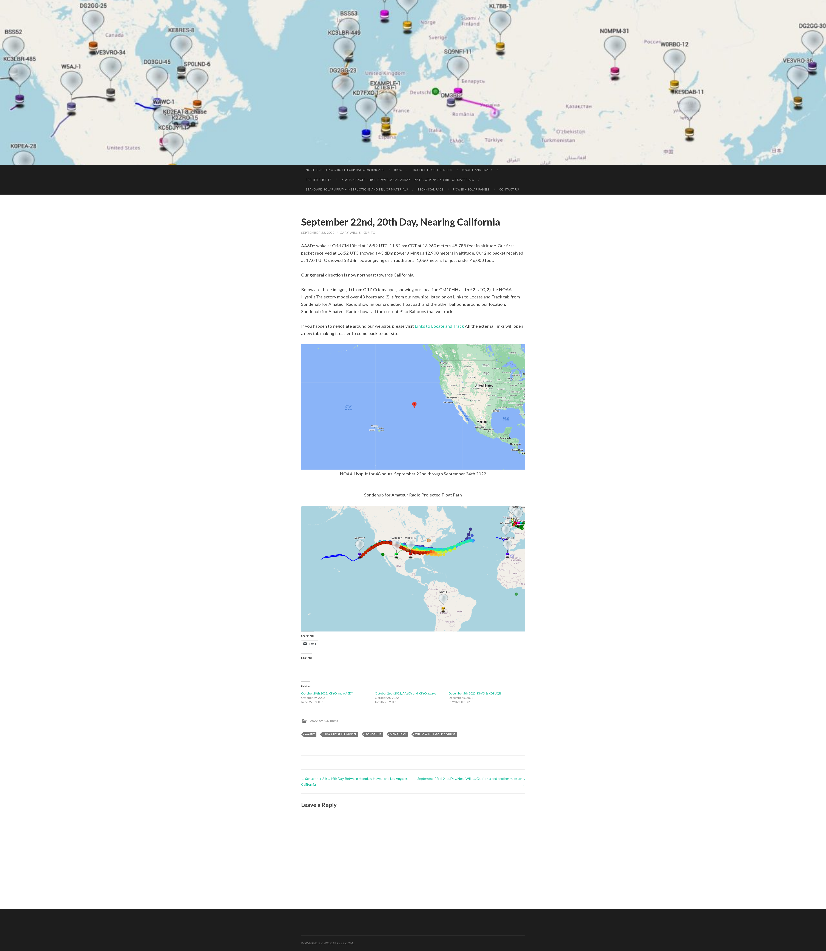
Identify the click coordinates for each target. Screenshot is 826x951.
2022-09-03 (319, 720)
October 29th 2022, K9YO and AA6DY (327, 693)
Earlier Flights (318, 179)
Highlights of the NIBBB (432, 170)
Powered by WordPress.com (327, 943)
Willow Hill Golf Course (435, 734)
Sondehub (373, 734)
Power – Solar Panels (471, 189)
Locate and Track (477, 170)
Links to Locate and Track (439, 326)
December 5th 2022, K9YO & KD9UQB (475, 693)
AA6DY (310, 734)
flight (334, 720)
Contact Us (509, 189)
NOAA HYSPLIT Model (340, 734)
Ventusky (398, 734)
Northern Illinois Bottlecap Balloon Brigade (345, 170)
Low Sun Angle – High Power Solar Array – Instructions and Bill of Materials (407, 179)
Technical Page (431, 189)
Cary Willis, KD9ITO (358, 232)
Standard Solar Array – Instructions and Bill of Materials (357, 189)
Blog (398, 170)
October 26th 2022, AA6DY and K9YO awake (405, 693)
